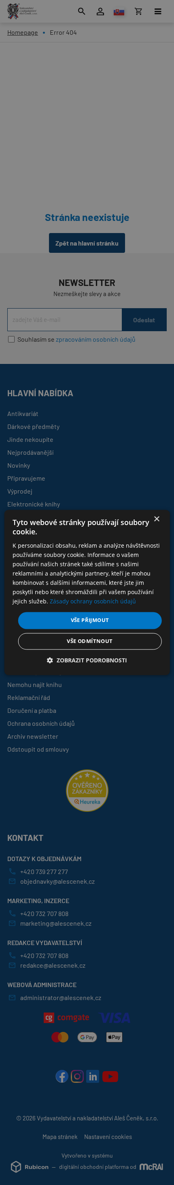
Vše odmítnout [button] (89, 641)
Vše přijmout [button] (90, 620)
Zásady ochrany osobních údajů (93, 601)
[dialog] (87, 592)
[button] (87, 660)
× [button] (156, 519)
